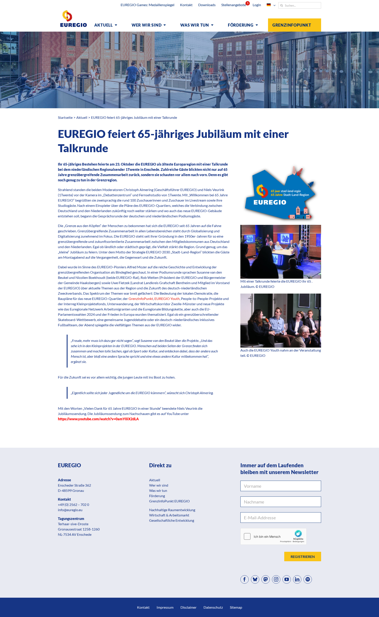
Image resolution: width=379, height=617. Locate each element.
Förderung (157, 496)
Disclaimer (189, 607)
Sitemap (236, 607)
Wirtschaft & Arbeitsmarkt (169, 515)
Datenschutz (213, 607)
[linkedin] (297, 579)
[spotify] (308, 579)
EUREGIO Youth (167, 298)
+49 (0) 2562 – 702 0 (73, 504)
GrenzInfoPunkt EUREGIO (169, 501)
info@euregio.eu (70, 510)
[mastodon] (265, 579)
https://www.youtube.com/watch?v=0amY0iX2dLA (98, 419)
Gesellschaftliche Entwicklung (171, 520)
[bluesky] (255, 579)
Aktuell (154, 480)
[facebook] (244, 579)
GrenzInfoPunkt (141, 298)
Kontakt (143, 607)
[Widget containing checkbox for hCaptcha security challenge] (273, 536)
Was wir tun (158, 490)
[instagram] (276, 579)
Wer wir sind (158, 485)
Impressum (165, 607)
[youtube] (286, 579)
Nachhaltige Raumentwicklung (172, 510)
